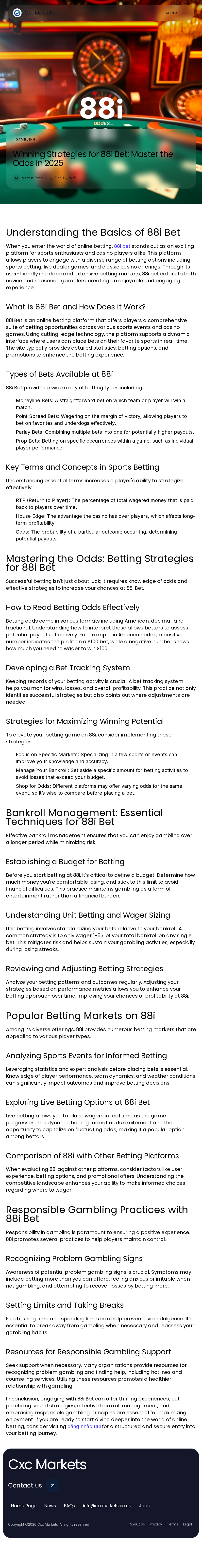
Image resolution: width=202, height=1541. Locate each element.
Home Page (23, 1506)
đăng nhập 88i (84, 1426)
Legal (187, 1524)
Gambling (26, 139)
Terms (172, 1524)
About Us (137, 1524)
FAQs (69, 1506)
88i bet (122, 246)
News (50, 1506)
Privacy (156, 1524)
